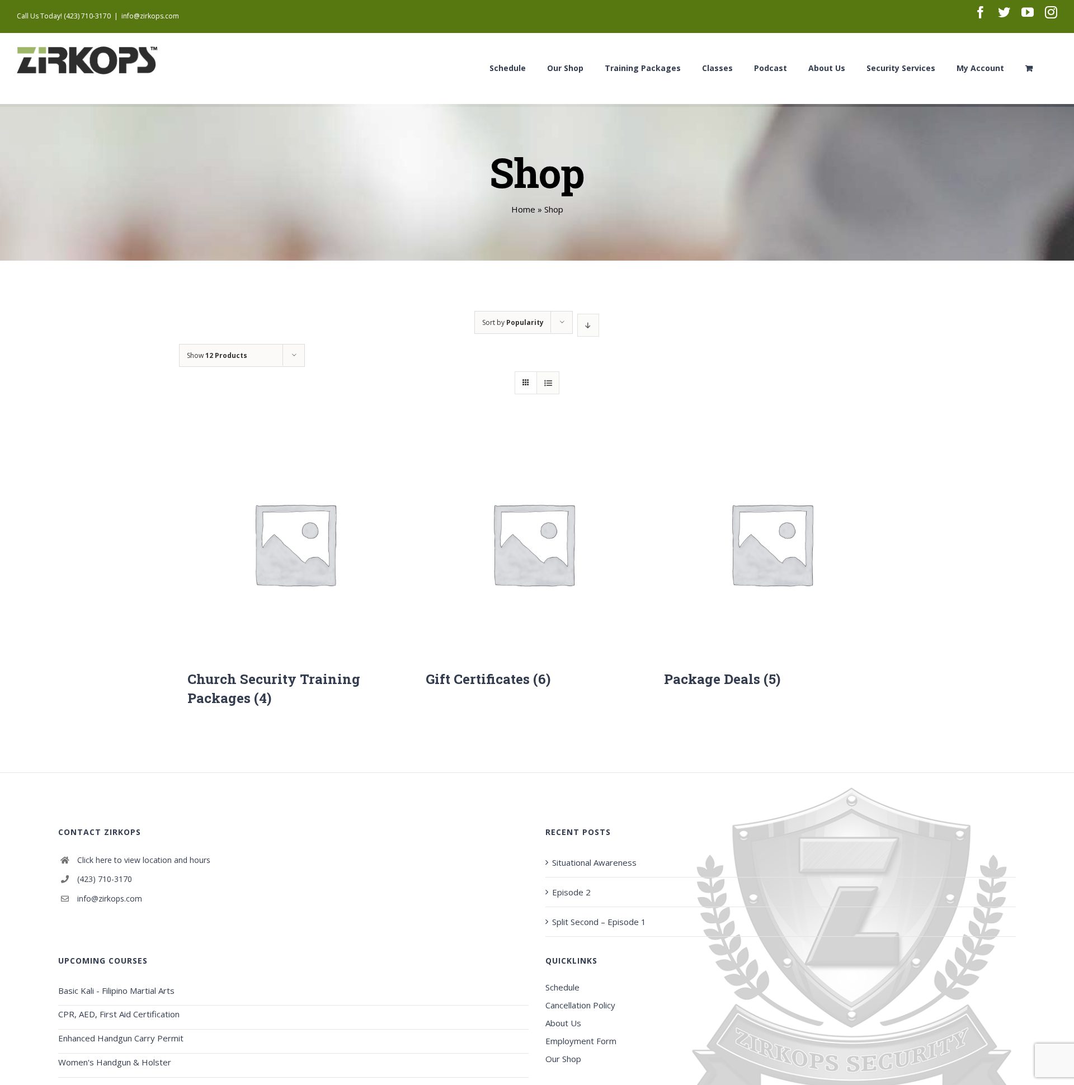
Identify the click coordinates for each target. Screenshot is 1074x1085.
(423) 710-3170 (104, 879)
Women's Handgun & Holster (114, 1062)
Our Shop (563, 1058)
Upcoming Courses (103, 960)
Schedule (562, 987)
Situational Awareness (594, 862)
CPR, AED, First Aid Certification (119, 1014)
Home (523, 209)
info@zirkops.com (150, 16)
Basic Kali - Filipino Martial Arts (116, 990)
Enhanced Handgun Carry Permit (120, 1038)
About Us (563, 1023)
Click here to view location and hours (143, 860)
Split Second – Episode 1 (599, 921)
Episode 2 (571, 892)
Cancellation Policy (580, 1005)
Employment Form (580, 1040)
